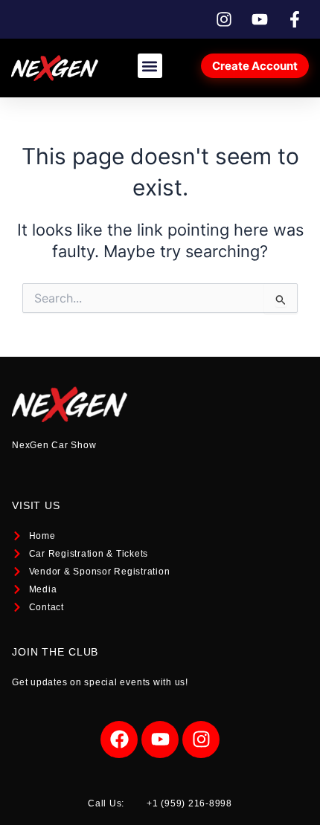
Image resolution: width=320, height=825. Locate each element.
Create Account (255, 66)
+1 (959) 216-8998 (189, 803)
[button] (150, 66)
